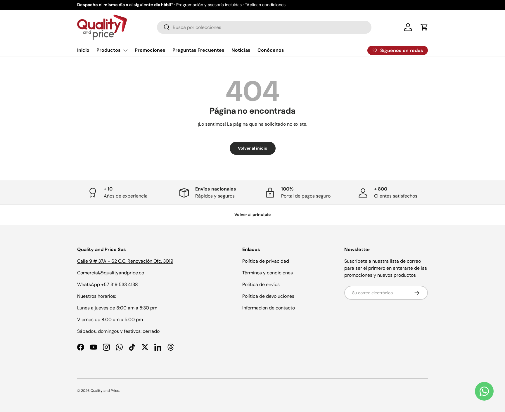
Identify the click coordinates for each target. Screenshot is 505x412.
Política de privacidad (265, 261)
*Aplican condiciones (265, 4)
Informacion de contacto (268, 308)
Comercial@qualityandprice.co (110, 273)
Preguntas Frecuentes (198, 50)
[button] (424, 27)
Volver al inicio (252, 148)
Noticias (240, 50)
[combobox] (264, 27)
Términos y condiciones (267, 273)
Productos (108, 50)
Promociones (150, 50)
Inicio (83, 50)
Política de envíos (261, 284)
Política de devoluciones (268, 296)
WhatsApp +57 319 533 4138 (107, 284)
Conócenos (270, 50)
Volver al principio (252, 214)
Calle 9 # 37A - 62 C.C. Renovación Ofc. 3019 (125, 261)
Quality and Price (105, 390)
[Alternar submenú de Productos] (125, 50)
